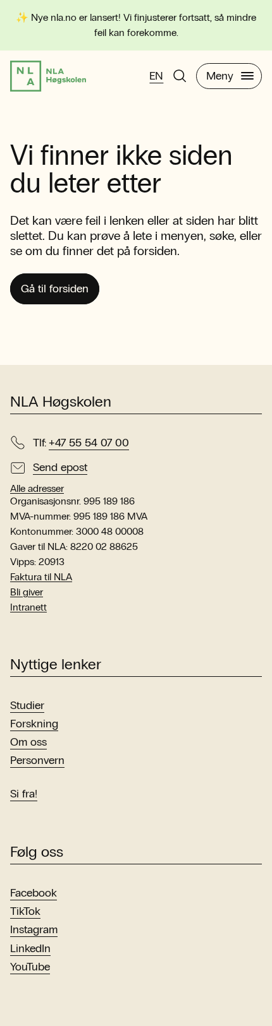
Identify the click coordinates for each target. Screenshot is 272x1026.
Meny (219, 76)
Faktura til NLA (41, 577)
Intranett (28, 607)
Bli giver (26, 592)
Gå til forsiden (55, 288)
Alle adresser (37, 489)
